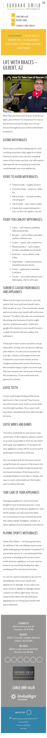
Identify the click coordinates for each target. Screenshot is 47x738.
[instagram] (20, 659)
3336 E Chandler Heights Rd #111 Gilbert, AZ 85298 (23, 637)
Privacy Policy (23, 722)
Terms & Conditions (23, 725)
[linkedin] (33, 659)
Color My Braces (23, 48)
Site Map (23, 728)
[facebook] (7, 659)
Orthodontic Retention (30, 44)
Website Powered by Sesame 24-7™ (25, 719)
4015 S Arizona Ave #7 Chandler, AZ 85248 (23, 626)
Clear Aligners (12, 44)
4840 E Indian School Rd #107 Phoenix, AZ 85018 (23, 649)
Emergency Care (14, 40)
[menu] (43, 3)
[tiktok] (14, 659)
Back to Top (20, 713)
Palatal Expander (31, 40)
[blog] (39, 659)
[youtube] (26, 659)
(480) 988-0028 (23, 688)
